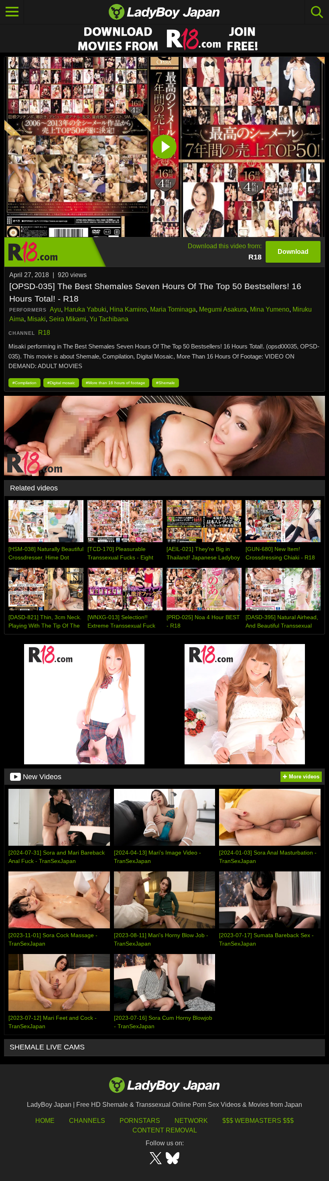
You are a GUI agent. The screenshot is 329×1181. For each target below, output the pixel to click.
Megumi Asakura (223, 309)
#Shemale (165, 383)
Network (191, 1120)
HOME (45, 1120)
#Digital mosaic (61, 383)
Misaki (36, 319)
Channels (87, 1120)
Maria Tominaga (173, 309)
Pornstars (140, 1120)
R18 (44, 332)
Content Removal (164, 1130)
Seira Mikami (67, 319)
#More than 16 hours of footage (115, 383)
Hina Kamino (128, 309)
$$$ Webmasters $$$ (258, 1120)
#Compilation (24, 383)
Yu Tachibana (108, 319)
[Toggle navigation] (12, 12)
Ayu (55, 309)
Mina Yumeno (269, 309)
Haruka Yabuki (85, 309)
